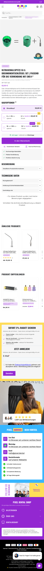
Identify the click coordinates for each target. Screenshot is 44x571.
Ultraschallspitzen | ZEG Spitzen (15, 17)
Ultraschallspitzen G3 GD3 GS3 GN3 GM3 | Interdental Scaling (9, 252)
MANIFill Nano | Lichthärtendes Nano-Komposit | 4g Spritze (9, 300)
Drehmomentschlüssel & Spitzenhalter (31, 17)
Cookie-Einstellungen (22, 550)
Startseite (4, 17)
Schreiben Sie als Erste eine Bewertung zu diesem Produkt (22, 204)
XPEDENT (5, 66)
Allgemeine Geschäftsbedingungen (33, 548)
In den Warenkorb (22, 141)
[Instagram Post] (22, 490)
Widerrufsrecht (22, 548)
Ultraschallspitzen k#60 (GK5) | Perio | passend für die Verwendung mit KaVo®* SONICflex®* (30, 252)
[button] (22, 203)
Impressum (5, 548)
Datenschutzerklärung (13, 548)
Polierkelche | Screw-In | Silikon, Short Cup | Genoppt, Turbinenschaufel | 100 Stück (29, 300)
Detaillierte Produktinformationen (13, 168)
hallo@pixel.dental (17, 453)
